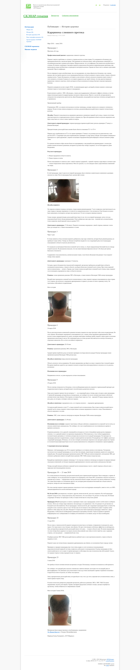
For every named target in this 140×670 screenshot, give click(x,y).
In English (113, 5)
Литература (55, 15)
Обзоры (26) (29, 32)
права (107, 665)
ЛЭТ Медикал (110, 659)
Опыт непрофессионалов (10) (34, 37)
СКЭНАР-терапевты (32, 46)
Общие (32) (29, 30)
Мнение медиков (31, 49)
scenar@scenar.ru (110, 661)
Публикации (29, 27)
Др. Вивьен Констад (53, 632)
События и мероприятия (70, 15)
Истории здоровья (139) (33, 35)
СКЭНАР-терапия (35, 16)
